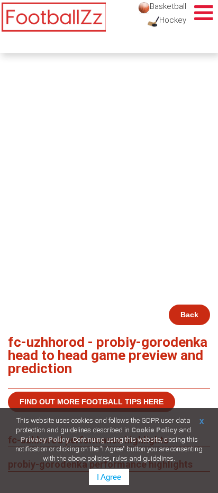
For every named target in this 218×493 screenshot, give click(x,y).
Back (189, 314)
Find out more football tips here (92, 401)
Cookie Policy (154, 430)
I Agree (109, 476)
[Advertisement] (109, 190)
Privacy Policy (45, 439)
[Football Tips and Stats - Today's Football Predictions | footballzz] (53, 17)
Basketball (168, 6)
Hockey (172, 20)
